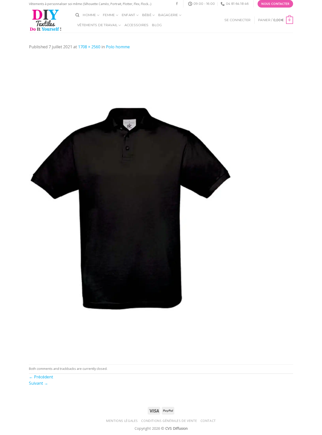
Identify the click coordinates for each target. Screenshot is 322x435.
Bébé (146, 15)
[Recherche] (77, 15)
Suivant (38, 383)
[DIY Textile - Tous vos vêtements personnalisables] (48, 20)
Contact (208, 421)
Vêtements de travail (97, 25)
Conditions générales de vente (169, 421)
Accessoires (137, 25)
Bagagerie (168, 15)
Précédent (41, 377)
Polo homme (118, 47)
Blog (157, 25)
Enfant (128, 15)
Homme (89, 15)
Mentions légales (122, 421)
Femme (109, 15)
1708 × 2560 (89, 47)
